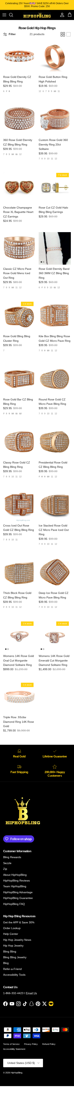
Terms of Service (11, 1044)
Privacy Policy (31, 1044)
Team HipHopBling (14, 886)
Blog (6, 963)
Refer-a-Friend (12, 969)
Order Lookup (12, 928)
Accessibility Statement (14, 1049)
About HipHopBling (15, 874)
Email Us (31, 993)
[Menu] (4, 15)
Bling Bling (9, 951)
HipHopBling (16, 1072)
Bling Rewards (12, 857)
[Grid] (62, 34)
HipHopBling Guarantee (18, 898)
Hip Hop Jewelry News (17, 939)
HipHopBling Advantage (18, 892)
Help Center (10, 933)
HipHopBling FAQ (14, 904)
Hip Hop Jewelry (13, 945)
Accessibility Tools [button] (14, 974)
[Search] (13, 15)
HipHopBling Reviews (16, 880)
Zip (5, 868)
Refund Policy (48, 1044)
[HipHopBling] (37, 15)
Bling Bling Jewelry (14, 957)
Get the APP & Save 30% (18, 922)
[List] (68, 34)
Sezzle (7, 863)
